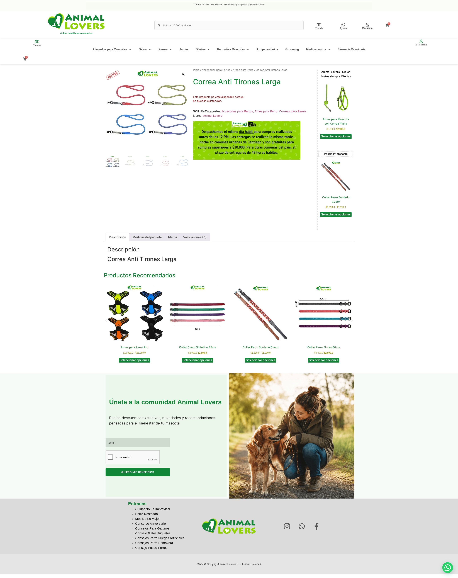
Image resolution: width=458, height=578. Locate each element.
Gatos (143, 49)
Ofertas (200, 49)
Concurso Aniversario (150, 523)
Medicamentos (316, 49)
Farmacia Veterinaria (352, 49)
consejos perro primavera (154, 543)
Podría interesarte (336, 154)
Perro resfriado (146, 514)
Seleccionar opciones (336, 136)
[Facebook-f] (316, 526)
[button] (106, 320)
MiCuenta (367, 28)
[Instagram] (286, 526)
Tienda (319, 28)
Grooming (292, 49)
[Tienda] (319, 25)
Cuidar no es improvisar (152, 509)
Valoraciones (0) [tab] (195, 237)
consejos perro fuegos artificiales (159, 538)
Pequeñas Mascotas (231, 49)
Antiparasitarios (267, 49)
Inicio (196, 70)
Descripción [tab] (117, 237)
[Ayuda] (343, 25)
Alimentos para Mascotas (109, 49)
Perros (163, 49)
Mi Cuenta (421, 44)
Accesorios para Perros (216, 70)
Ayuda (343, 28)
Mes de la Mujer (147, 519)
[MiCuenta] (367, 24)
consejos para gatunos (152, 528)
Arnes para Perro (243, 70)
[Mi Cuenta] (421, 41)
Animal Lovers (212, 115)
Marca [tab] (172, 237)
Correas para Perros (292, 111)
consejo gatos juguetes (152, 533)
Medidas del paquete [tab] (147, 237)
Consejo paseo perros (151, 548)
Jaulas (183, 49)
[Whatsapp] (301, 526)
